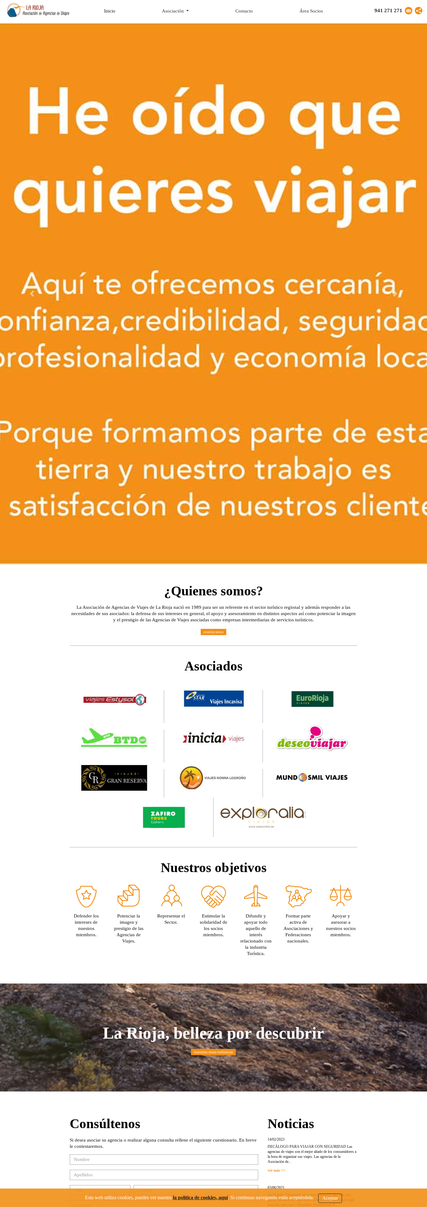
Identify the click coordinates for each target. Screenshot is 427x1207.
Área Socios (311, 10)
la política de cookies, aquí (200, 1197)
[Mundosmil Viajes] (312, 777)
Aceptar (330, 1197)
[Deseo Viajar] (312, 737)
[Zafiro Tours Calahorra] (164, 816)
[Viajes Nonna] (214, 777)
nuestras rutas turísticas (213, 1052)
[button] (418, 10)
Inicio (117, 10)
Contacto (244, 10)
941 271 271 (388, 10)
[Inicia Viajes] (214, 737)
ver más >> (276, 1170)
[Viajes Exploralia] (263, 816)
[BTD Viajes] (114, 737)
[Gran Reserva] (114, 777)
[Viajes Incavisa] (214, 698)
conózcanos (213, 631)
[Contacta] (408, 10)
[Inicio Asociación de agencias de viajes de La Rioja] (37, 9)
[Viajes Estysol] (114, 698)
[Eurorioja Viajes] (312, 698)
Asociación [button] (173, 10)
